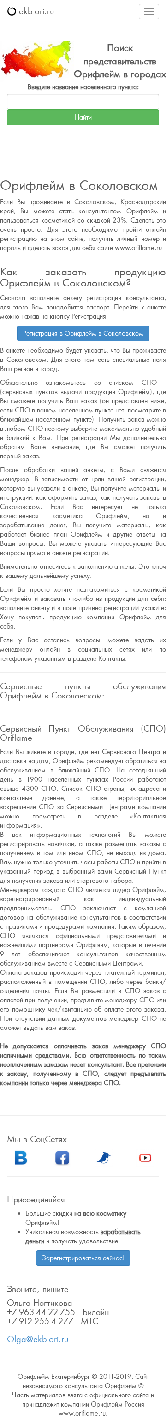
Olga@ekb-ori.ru (37, 1339)
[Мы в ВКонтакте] (21, 1157)
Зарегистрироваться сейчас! (83, 1258)
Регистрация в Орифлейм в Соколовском (83, 333)
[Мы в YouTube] (145, 1157)
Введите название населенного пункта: (83, 87)
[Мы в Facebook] (62, 1157)
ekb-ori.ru (35, 11)
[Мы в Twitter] (104, 1157)
